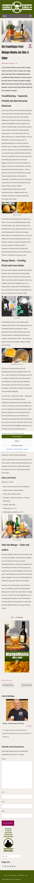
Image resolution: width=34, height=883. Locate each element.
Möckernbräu (11, 63)
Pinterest (20, 617)
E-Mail (3, 801)
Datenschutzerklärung (18, 449)
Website (3, 811)
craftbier (10, 680)
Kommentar (4, 758)
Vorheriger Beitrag (8, 685)
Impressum (25, 449)
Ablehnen (17, 441)
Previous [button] (3, 721)
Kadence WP (19, 879)
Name (3, 792)
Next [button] (30, 721)
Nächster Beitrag (26, 685)
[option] (17, 720)
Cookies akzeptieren (17, 436)
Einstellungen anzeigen (17, 445)
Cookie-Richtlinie (9, 449)
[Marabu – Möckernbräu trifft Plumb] (17, 710)
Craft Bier (3, 680)
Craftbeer (7, 680)
